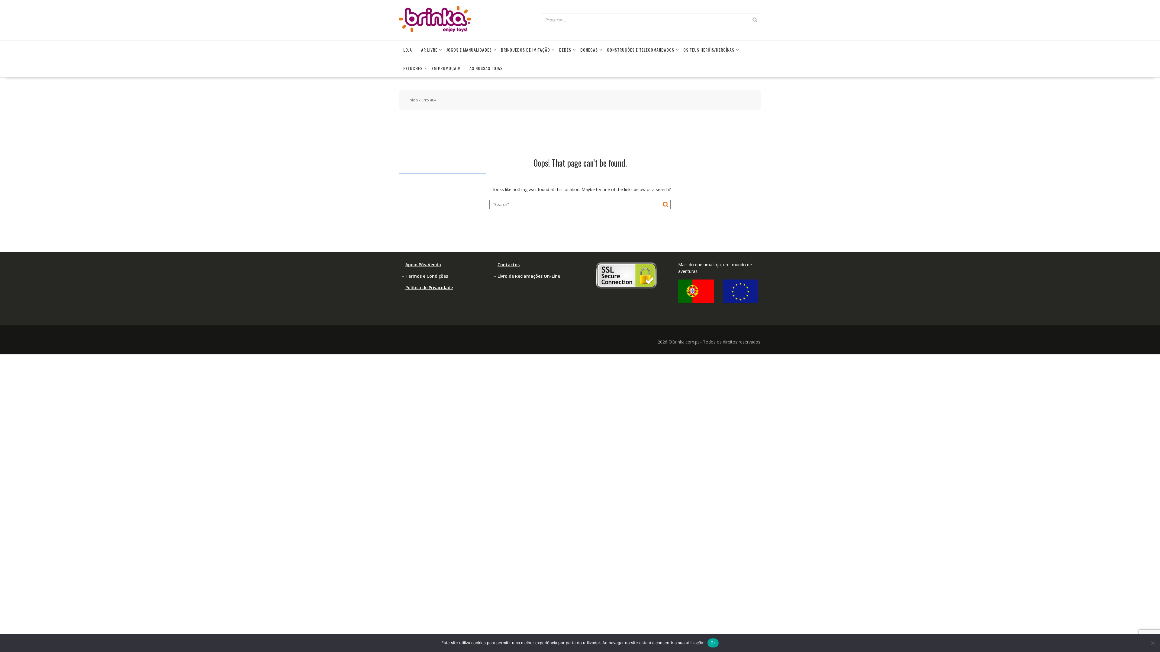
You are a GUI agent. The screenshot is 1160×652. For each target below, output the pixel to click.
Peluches (413, 68)
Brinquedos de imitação (525, 49)
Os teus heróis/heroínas (708, 49)
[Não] (1152, 643)
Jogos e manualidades (469, 49)
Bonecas (589, 49)
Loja (407, 49)
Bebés (565, 49)
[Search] (755, 20)
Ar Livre (429, 49)
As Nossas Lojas (486, 68)
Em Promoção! (446, 68)
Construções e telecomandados (640, 49)
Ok (713, 642)
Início (413, 100)
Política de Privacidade (429, 287)
